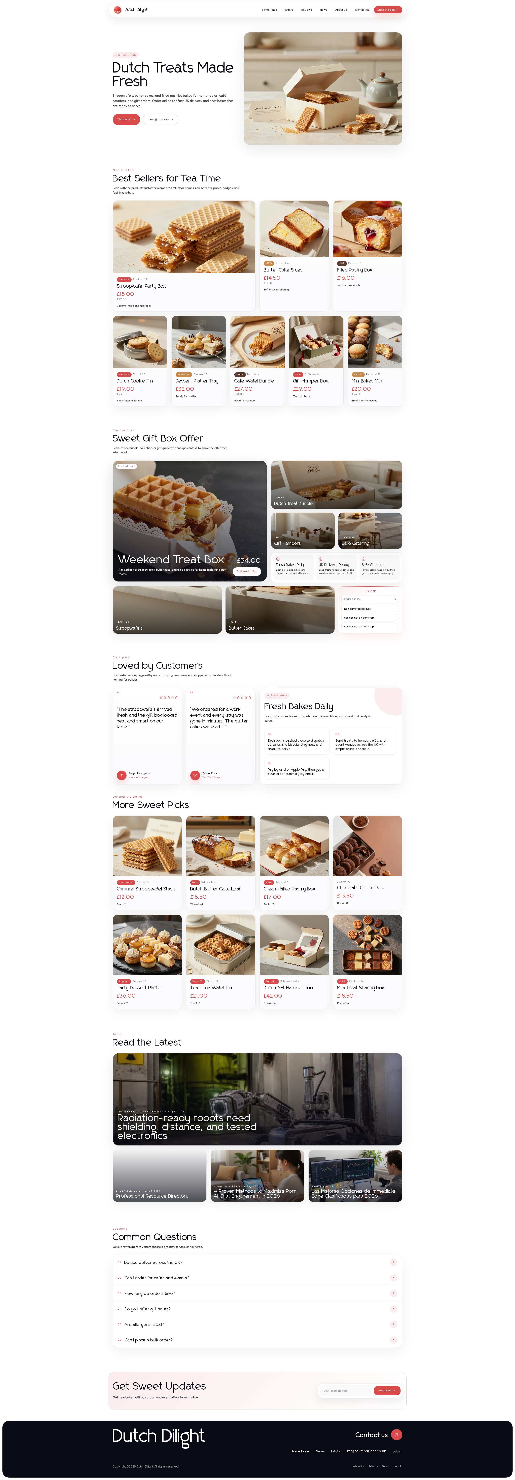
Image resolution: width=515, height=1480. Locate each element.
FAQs (335, 1451)
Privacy (373, 1466)
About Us (359, 1466)
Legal (397, 1466)
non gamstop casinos (357, 608)
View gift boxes (158, 119)
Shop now (124, 119)
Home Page (299, 1451)
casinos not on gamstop (359, 617)
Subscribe (385, 1390)
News (320, 1451)
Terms (386, 1466)
